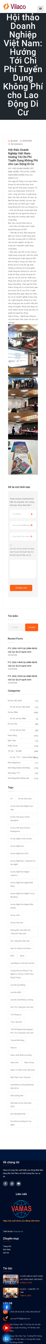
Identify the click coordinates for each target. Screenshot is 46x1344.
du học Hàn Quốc (25, 799)
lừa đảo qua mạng (17, 985)
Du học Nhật (13, 712)
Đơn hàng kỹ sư (14, 762)
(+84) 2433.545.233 (32, 1312)
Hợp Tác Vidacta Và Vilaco (20, 948)
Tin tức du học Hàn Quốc (20, 707)
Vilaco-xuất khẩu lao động (21, 1055)
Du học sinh (15, 915)
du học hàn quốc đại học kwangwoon (20, 829)
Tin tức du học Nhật (18, 718)
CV (11, 799)
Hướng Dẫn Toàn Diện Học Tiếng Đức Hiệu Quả (20, 932)
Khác (12, 956)
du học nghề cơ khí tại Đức (21, 839)
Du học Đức (12, 724)
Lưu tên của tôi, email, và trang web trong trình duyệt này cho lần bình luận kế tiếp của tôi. (22, 552)
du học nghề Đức (17, 846)
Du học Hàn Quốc (15, 700)
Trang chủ (7, 1246)
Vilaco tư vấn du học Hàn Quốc (22, 1070)
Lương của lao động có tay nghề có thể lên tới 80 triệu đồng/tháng (21, 974)
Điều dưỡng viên (16, 1096)
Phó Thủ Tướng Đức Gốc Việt (21, 1007)
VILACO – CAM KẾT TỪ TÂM (29, 1290)
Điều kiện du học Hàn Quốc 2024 (21, 1104)
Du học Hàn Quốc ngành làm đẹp (21, 808)
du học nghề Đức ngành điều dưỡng (21, 906)
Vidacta (13, 1048)
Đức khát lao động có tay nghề (20, 1123)
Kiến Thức (12, 741)
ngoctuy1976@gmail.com (20, 1318)
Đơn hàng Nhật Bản (18, 1114)
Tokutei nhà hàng (17, 1040)
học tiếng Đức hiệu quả (20, 941)
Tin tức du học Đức (18, 730)
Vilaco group (29, 1062)
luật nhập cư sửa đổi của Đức (22, 963)
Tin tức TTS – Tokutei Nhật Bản (23, 757)
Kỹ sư (22, 956)
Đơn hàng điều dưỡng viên (18, 778)
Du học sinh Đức (16, 923)
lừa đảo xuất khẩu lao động (21, 1000)
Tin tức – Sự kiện (15, 751)
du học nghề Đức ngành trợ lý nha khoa (22, 895)
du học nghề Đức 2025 (19, 853)
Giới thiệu (7, 1249)
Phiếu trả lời (12, 746)
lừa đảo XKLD (15, 992)
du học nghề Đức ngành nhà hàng (21, 884)
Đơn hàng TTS (14, 773)
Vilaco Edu (14, 1062)
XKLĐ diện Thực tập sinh (20, 1077)
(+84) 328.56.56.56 (17, 1312)
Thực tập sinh (16, 1022)
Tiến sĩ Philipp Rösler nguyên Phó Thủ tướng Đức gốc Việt (21, 1031)
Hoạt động (12, 735)
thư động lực (16, 1015)
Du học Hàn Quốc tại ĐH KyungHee (19, 818)
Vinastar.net (18, 1231)
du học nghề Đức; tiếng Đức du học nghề (22, 862)
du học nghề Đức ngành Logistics (19, 873)
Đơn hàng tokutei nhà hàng (19, 768)
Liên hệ (6, 1253)
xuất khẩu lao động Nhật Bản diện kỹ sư (22, 1086)
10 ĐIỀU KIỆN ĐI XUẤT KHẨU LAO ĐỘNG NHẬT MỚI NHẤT (31, 1278)
